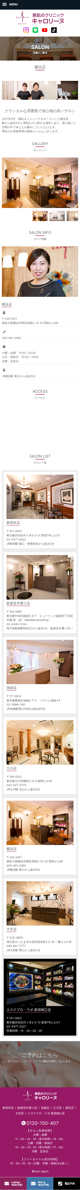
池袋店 (45, 1107)
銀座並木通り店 (27, 1107)
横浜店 (69, 1107)
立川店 (57, 1107)
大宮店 (19, 1113)
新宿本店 (8, 1107)
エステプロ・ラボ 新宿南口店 (46, 1113)
